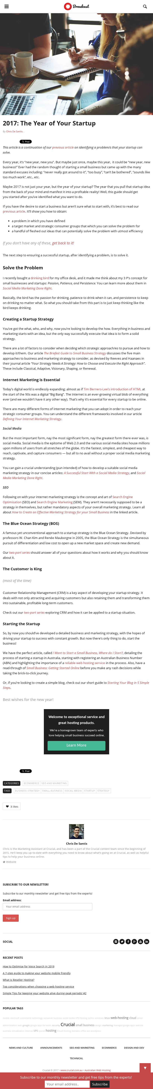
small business (52, 790)
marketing (107, 1025)
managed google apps (124, 1025)
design (98, 1025)
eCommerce (31, 783)
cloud (132, 1018)
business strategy (27, 790)
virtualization (18, 1031)
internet (29, 1031)
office (83, 1031)
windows (99, 1018)
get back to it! (63, 242)
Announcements (51, 1047)
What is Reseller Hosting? (18, 980)
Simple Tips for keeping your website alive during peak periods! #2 (44, 993)
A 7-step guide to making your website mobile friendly (37, 973)
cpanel (42, 1031)
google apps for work (40, 1025)
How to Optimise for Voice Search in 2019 (28, 966)
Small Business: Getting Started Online (52, 668)
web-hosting (119, 1017)
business (58, 1018)
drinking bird (40, 278)
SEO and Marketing (54, 783)
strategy (103, 790)
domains (76, 1031)
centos (91, 1018)
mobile (6, 1018)
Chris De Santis (14, 131)
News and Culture (21, 1047)
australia (7, 1031)
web (20, 1025)
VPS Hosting (81, 1018)
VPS (36, 1030)
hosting (51, 1031)
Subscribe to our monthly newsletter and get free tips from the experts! (76, 1077)
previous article (63, 147)
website (139, 1025)
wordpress (96, 1031)
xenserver (48, 1018)
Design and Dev (134, 1047)
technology (37, 1018)
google (26, 1025)
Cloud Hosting (64, 1031)
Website (11, 862)
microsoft (14, 1018)
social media (73, 790)
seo (88, 1031)
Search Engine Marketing (55, 502)
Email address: (12, 900)
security (56, 1025)
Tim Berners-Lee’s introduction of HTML (112, 389)
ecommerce (25, 1018)
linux (107, 1018)
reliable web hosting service (85, 663)
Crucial (68, 1024)
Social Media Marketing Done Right (27, 288)
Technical (76, 1058)
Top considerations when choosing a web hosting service (38, 986)
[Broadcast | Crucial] (76, 6)
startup (89, 790)
